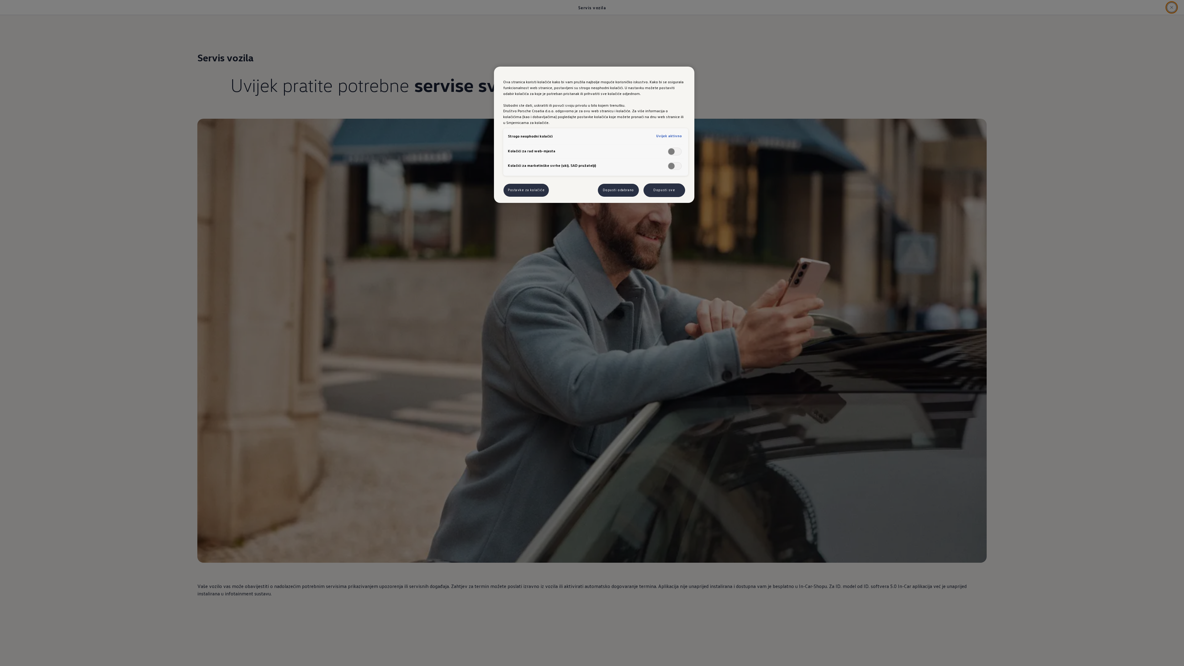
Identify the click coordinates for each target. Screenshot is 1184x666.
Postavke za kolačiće (526, 190)
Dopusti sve (664, 190)
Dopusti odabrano (618, 190)
